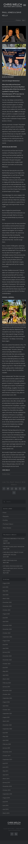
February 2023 (7, 683)
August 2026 (6, 583)
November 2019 (7, 752)
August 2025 (6, 614)
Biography (6, 516)
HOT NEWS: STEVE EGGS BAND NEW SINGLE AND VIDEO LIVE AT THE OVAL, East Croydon (13, 568)
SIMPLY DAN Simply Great (10, 560)
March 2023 (6, 679)
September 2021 (7, 713)
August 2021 (6, 717)
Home (4, 512)
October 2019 (6, 755)
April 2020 (5, 740)
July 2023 (5, 667)
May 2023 (5, 671)
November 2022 (7, 690)
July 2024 (5, 644)
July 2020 (5, 732)
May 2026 (5, 591)
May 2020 (5, 736)
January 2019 (6, 782)
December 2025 (7, 602)
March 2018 (6, 813)
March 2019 (6, 778)
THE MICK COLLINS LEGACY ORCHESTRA (13, 546)
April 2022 (5, 706)
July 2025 (5, 617)
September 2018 (7, 794)
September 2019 (7, 759)
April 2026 (5, 594)
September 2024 (7, 637)
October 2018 (6, 790)
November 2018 (7, 786)
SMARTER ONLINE (16, 830)
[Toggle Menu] (24, 5)
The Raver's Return (6, 474)
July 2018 (5, 801)
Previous (18, 20)
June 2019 (5, 767)
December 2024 (7, 625)
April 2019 (5, 775)
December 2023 (7, 656)
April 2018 (5, 809)
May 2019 (5, 771)
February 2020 (7, 744)
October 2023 (6, 663)
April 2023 (5, 675)
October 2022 (6, 694)
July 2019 (5, 763)
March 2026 (6, 598)
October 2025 (6, 610)
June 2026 (5, 587)
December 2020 (7, 725)
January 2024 (6, 652)
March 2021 (6, 721)
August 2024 (6, 640)
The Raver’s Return (8, 524)
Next (23, 20)
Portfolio (5, 520)
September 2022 (7, 698)
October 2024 (6, 633)
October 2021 (6, 709)
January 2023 (6, 686)
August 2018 (6, 798)
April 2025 (5, 621)
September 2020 (7, 729)
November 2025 (7, 606)
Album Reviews (7, 528)
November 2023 (7, 660)
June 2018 (5, 805)
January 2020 (6, 748)
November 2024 (7, 629)
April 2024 (5, 648)
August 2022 (6, 702)
